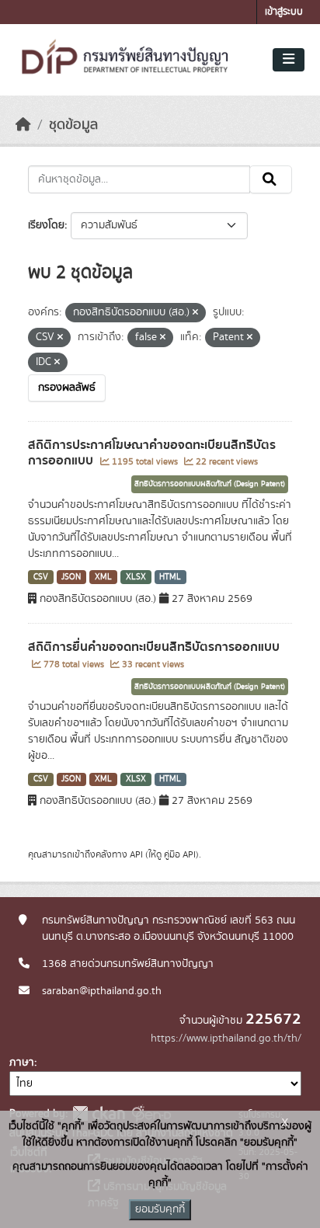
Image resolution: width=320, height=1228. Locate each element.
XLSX (136, 577)
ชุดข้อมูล (73, 125)
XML (103, 577)
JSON (71, 577)
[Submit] (270, 179)
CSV (40, 577)
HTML (170, 577)
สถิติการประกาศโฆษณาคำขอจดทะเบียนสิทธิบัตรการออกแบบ (152, 453)
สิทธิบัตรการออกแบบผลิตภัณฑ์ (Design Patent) (209, 483)
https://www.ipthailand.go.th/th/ (226, 1038)
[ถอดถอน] (195, 313)
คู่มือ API (180, 854)
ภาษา (21, 1062)
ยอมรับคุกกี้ (160, 1209)
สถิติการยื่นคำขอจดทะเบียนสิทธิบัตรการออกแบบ (154, 647)
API (136, 854)
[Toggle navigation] (288, 59)
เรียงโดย (46, 225)
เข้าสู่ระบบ (284, 12)
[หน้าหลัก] (23, 125)
